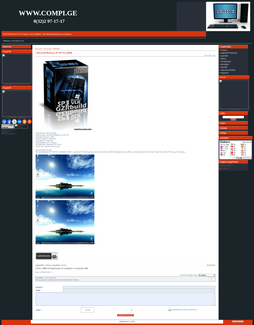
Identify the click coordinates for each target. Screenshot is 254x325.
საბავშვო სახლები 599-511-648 (17, 84)
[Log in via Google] (14, 121)
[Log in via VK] (19, 121)
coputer (63, 265)
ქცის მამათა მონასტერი (16, 117)
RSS (44, 34)
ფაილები (48, 49)
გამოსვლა (67, 34)
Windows (56, 49)
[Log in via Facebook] (9, 121)
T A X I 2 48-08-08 (234, 110)
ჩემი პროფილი (58, 34)
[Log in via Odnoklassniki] (24, 121)
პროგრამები (226, 165)
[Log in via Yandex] (29, 121)
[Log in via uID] (4, 121)
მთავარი (49, 34)
